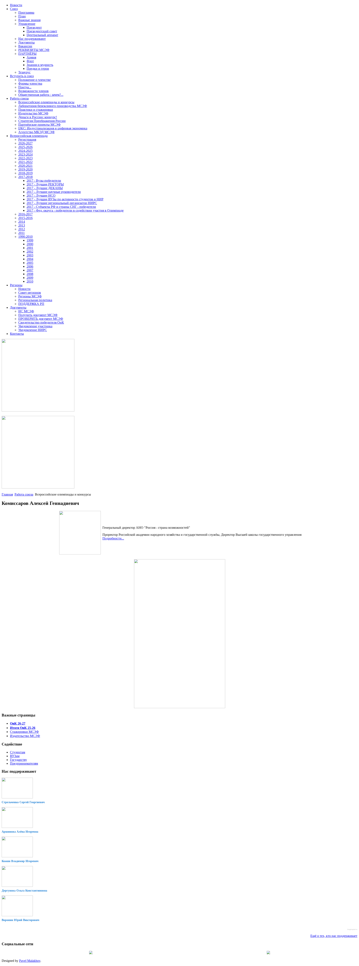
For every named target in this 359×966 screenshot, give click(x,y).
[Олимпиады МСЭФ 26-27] (38, 410)
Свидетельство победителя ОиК (41, 322)
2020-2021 (25, 165)
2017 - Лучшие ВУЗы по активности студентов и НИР (65, 199)
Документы (26, 42)
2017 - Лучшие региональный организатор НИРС (62, 203)
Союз (14, 9)
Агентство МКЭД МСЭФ (36, 132)
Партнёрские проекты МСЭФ (39, 124)
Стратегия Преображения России (42, 121)
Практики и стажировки (35, 109)
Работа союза (19, 98)
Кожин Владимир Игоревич (20, 861)
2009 (30, 277)
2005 (30, 262)
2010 (30, 281)
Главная (7, 494)
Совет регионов (29, 292)
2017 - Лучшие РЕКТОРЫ (45, 184)
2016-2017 (25, 214)
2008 (30, 274)
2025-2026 (25, 147)
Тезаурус (24, 72)
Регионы (16, 285)
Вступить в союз (22, 76)
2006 (30, 266)
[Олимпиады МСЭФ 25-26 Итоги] (38, 487)
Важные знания (29, 20)
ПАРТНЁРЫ (27, 53)
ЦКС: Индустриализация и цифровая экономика (52, 128)
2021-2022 (25, 162)
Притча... (24, 87)
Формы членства (30, 83)
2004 (30, 259)
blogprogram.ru (352, 929)
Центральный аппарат (42, 35)
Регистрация (27, 139)
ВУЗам (15, 756)
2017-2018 (25, 177)
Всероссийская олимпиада (29, 136)
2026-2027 (25, 143)
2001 (30, 248)
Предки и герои (38, 68)
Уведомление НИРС (32, 330)
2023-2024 (25, 154)
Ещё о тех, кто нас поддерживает (333, 936)
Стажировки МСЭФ (24, 731)
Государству (18, 759)
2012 (21, 229)
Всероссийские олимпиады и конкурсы (46, 102)
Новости (16, 5)
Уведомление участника (35, 326)
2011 (21, 233)
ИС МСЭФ (26, 311)
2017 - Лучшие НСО (41, 195)
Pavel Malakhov (29, 960)
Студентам (17, 752)
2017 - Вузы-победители (44, 180)
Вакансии (25, 46)
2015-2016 (25, 218)
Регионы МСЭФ (30, 296)
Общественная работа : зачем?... (40, 94)
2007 (30, 270)
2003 (30, 255)
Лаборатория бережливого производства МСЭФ (52, 106)
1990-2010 (25, 236)
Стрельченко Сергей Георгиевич (23, 802)
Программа (26, 12)
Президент (34, 27)
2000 (30, 244)
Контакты (17, 333)
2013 (21, 225)
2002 (30, 251)
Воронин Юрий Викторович (20, 920)
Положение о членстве (34, 80)
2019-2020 (25, 169)
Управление (26, 24)
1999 (30, 240)
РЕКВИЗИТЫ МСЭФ (33, 50)
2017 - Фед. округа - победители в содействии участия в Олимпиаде (75, 210)
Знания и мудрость (40, 65)
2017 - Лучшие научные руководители (54, 192)
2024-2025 (25, 150)
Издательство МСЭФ (33, 113)
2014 (21, 221)
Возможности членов (33, 91)
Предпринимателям (24, 763)
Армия (31, 57)
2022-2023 (25, 158)
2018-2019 (25, 173)
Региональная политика (35, 300)
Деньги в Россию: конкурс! (37, 117)
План (22, 16)
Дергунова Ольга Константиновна (24, 890)
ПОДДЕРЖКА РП (31, 304)
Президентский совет (42, 31)
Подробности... (113, 538)
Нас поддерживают (32, 38)
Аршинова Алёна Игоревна (20, 831)
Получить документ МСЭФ (38, 315)
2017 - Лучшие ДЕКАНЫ (45, 188)
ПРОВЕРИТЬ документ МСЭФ (40, 318)
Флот (30, 61)
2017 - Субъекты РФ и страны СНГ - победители (61, 206)
